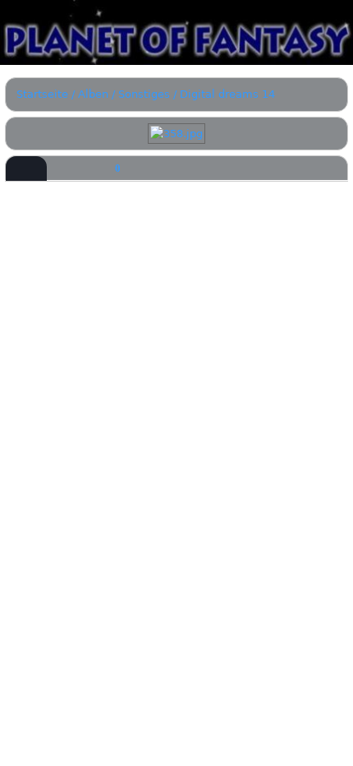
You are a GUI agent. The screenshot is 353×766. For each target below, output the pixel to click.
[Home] (176, 32)
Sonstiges (144, 94)
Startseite (42, 94)
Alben (93, 94)
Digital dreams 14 (227, 94)
